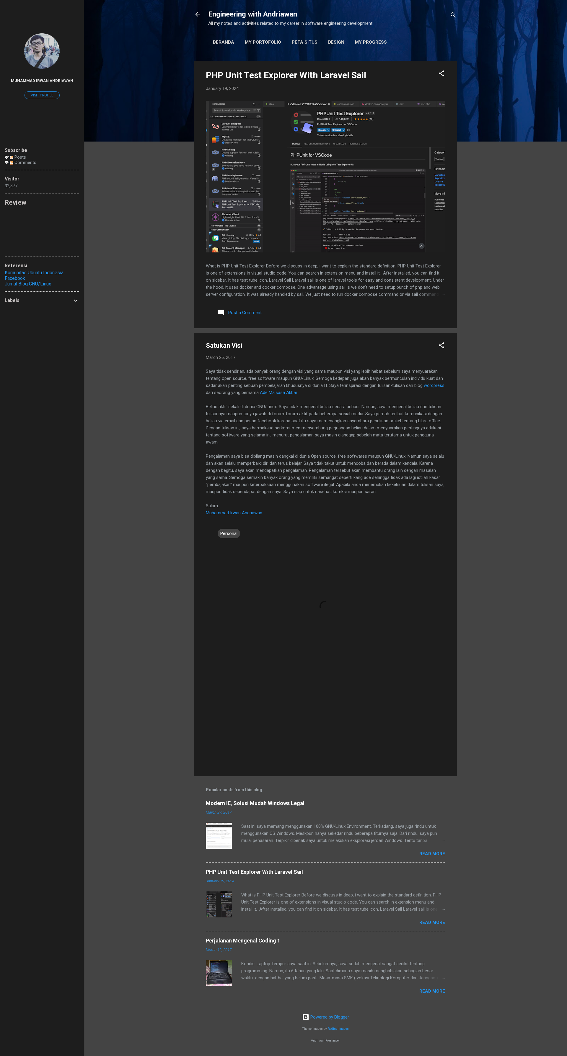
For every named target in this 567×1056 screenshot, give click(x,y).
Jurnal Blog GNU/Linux (28, 284)
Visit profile (42, 95)
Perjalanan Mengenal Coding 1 (243, 940)
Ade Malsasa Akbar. (279, 392)
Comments (24, 162)
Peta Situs (304, 42)
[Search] (453, 16)
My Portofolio (263, 42)
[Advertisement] (325, 721)
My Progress (371, 42)
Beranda (223, 42)
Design (336, 42)
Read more (432, 853)
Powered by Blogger (329, 1017)
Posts (19, 157)
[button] (441, 74)
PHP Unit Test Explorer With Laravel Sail (286, 75)
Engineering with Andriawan (252, 14)
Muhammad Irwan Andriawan (234, 512)
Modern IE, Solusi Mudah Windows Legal (255, 803)
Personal (228, 533)
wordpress (434, 385)
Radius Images (338, 1029)
